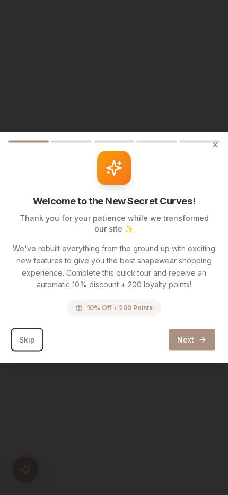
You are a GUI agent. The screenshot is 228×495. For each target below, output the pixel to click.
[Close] (215, 145)
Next (185, 339)
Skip (27, 339)
